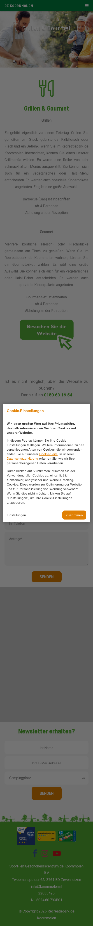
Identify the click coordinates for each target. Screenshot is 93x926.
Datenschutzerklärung (22, 458)
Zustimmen (74, 515)
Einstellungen (16, 515)
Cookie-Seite (48, 454)
